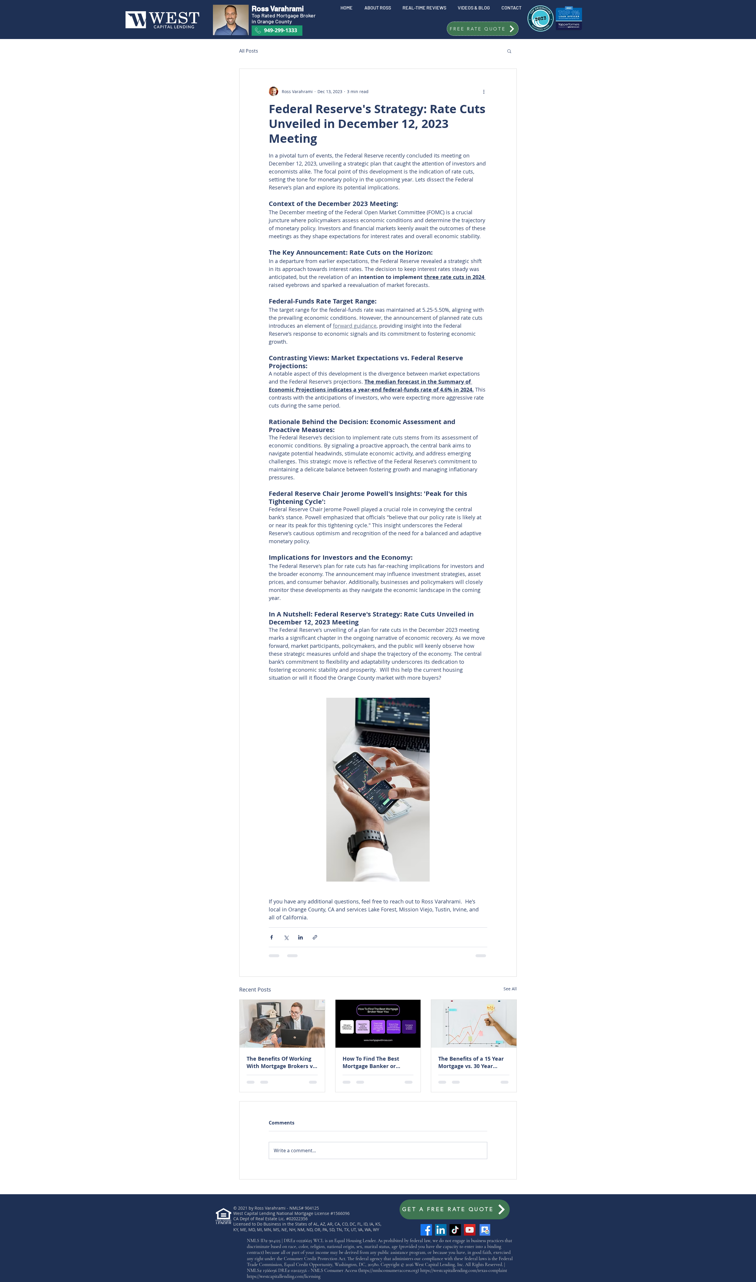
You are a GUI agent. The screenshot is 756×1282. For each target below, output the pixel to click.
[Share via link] (315, 937)
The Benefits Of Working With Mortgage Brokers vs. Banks (282, 1062)
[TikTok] (455, 1230)
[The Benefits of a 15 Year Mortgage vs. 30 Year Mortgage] (474, 1024)
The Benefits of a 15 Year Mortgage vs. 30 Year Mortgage (471, 1062)
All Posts (248, 51)
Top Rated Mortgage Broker (284, 15)
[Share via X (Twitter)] (286, 937)
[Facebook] (426, 1230)
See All (510, 988)
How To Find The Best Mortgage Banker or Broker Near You (371, 1062)
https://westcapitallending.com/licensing (283, 1276)
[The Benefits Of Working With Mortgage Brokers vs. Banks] (282, 1024)
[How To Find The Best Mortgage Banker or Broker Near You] (378, 1024)
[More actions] (483, 91)
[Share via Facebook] (271, 937)
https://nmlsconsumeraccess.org (389, 1270)
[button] (483, 29)
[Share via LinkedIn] (300, 937)
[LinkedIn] (441, 1230)
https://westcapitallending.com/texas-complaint (463, 1270)
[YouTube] (469, 1230)
